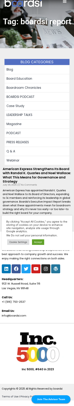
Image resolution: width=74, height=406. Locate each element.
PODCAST (13, 133)
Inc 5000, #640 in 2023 (38, 369)
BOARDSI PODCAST (20, 97)
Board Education (19, 78)
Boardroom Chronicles (23, 88)
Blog (9, 69)
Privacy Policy (28, 396)
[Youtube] (35, 268)
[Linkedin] (6, 268)
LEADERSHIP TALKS (19, 115)
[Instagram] (45, 268)
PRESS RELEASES (17, 142)
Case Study (15, 106)
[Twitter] (26, 268)
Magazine (14, 124)
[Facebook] (16, 268)
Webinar (12, 160)
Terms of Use (10, 396)
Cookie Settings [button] (18, 242)
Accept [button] (38, 242)
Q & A (10, 151)
